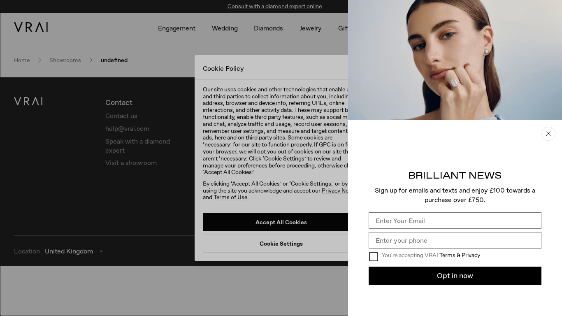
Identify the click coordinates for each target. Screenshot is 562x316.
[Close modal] (281, 158)
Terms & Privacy (459, 255)
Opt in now (455, 275)
